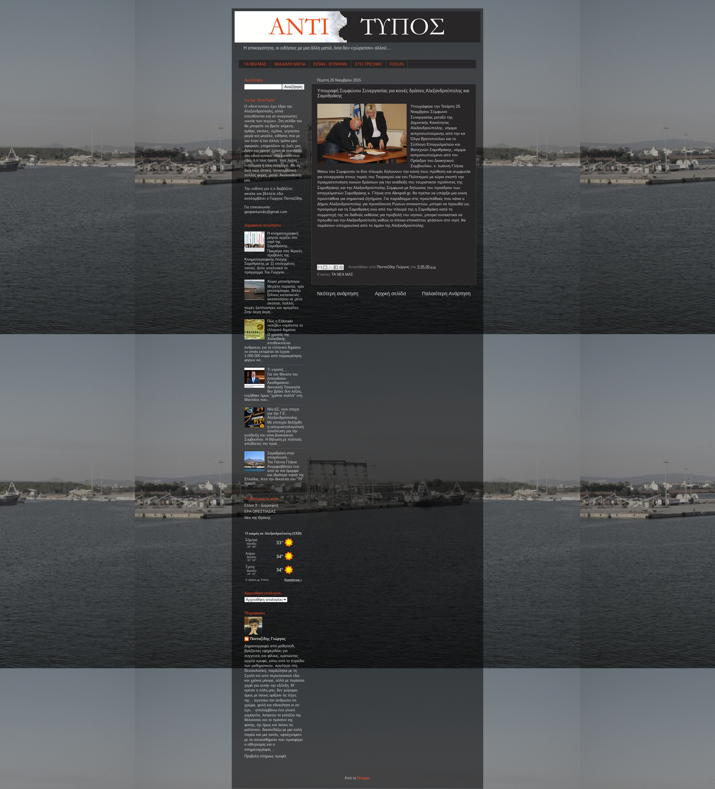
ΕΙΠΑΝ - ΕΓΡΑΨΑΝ (330, 64)
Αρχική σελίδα (390, 293)
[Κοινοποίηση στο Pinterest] (341, 267)
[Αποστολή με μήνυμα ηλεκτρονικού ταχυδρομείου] (320, 267)
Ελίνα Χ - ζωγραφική (261, 505)
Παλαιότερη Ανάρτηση (446, 293)
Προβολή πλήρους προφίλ (265, 756)
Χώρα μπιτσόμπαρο (283, 282)
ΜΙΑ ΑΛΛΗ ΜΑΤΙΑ (290, 64)
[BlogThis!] (325, 267)
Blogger (363, 778)
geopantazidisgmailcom (265, 212)
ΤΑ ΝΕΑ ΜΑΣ (255, 64)
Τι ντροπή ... (277, 370)
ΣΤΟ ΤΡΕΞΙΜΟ (368, 64)
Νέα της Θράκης (257, 518)
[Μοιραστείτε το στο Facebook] (336, 267)
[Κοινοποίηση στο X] (330, 267)
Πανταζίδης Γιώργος (393, 267)
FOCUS (397, 64)
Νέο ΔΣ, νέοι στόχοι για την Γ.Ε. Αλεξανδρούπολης (283, 413)
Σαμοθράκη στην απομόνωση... (280, 455)
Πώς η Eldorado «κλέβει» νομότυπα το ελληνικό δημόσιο (285, 325)
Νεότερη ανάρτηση (337, 293)
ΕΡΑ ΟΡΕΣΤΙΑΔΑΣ (260, 512)
